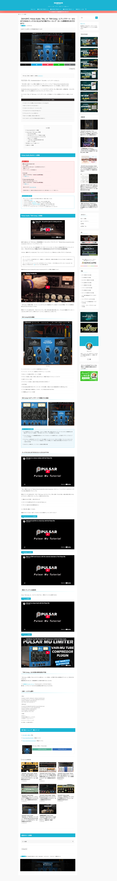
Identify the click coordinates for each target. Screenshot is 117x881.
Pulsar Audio (40, 856)
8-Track (31, 200)
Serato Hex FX (34, 202)
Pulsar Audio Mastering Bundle (29, 740)
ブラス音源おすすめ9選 (86, 290)
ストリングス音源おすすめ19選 (88, 292)
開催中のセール (58, 856)
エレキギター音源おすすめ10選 (88, 280)
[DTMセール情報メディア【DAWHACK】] (58, 3)
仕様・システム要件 (31, 141)
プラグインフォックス (42, 749)
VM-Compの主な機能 (32, 133)
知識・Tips (84, 226)
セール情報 (23, 25)
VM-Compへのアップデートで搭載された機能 (36, 135)
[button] (25, 65)
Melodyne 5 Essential (36, 203)
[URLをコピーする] (69, 65)
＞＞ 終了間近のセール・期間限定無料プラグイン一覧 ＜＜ (58, 11)
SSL (34, 264)
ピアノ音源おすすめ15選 (86, 275)
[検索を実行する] (96, 18)
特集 (83, 223)
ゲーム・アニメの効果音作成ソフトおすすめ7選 (89, 302)
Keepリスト (82, 23)
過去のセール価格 (30, 145)
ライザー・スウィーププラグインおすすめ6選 (89, 306)
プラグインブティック (62, 749)
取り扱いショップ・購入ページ (32, 143)
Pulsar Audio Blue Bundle (28, 738)
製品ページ (27, 176)
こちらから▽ (40, 75)
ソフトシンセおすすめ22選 (87, 287)
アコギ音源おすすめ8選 (86, 277)
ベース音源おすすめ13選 (86, 285)
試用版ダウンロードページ (28, 684)
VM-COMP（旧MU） (27, 735)
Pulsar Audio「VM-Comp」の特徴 (33, 132)
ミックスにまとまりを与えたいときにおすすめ (37, 136)
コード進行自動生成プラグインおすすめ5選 (89, 296)
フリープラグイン (85, 221)
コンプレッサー (46, 856)
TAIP (34, 201)
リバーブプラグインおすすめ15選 (88, 299)
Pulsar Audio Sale (32, 187)
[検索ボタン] (85, 9)
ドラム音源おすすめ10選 (86, 282)
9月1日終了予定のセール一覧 (32, 856)
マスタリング (52, 856)
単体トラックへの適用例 (32, 138)
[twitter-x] (88, 359)
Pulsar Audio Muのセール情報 (32, 130)
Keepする (72, 68)
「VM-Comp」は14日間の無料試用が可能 (36, 139)
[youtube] (90, 359)
